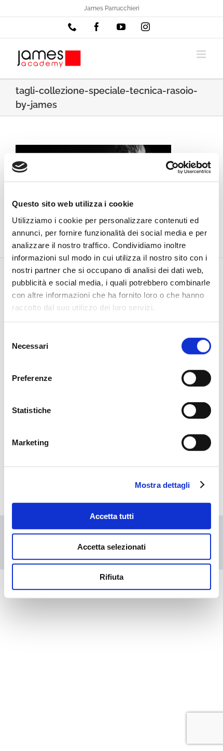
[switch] (196, 378)
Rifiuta (111, 576)
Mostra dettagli (162, 484)
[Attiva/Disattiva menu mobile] (202, 54)
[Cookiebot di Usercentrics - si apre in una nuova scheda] (165, 167)
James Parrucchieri (112, 8)
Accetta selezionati (111, 546)
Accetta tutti (112, 516)
